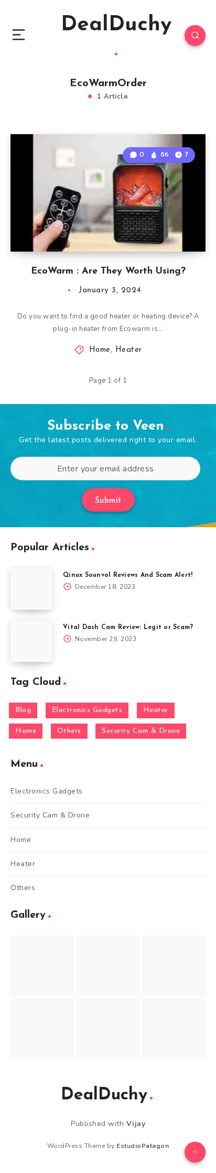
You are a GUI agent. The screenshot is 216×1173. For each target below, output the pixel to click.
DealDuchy (116, 25)
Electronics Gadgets (87, 710)
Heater (128, 350)
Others (69, 731)
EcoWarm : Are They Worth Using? (108, 271)
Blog (23, 710)
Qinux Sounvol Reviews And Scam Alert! (127, 575)
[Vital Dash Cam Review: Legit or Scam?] (31, 641)
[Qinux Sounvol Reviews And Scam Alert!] (31, 589)
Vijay (136, 1124)
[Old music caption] (174, 965)
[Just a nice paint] (108, 1028)
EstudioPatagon (142, 1146)
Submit (108, 501)
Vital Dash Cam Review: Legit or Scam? (128, 627)
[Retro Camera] (108, 965)
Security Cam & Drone (141, 731)
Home (100, 350)
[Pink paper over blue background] (42, 965)
